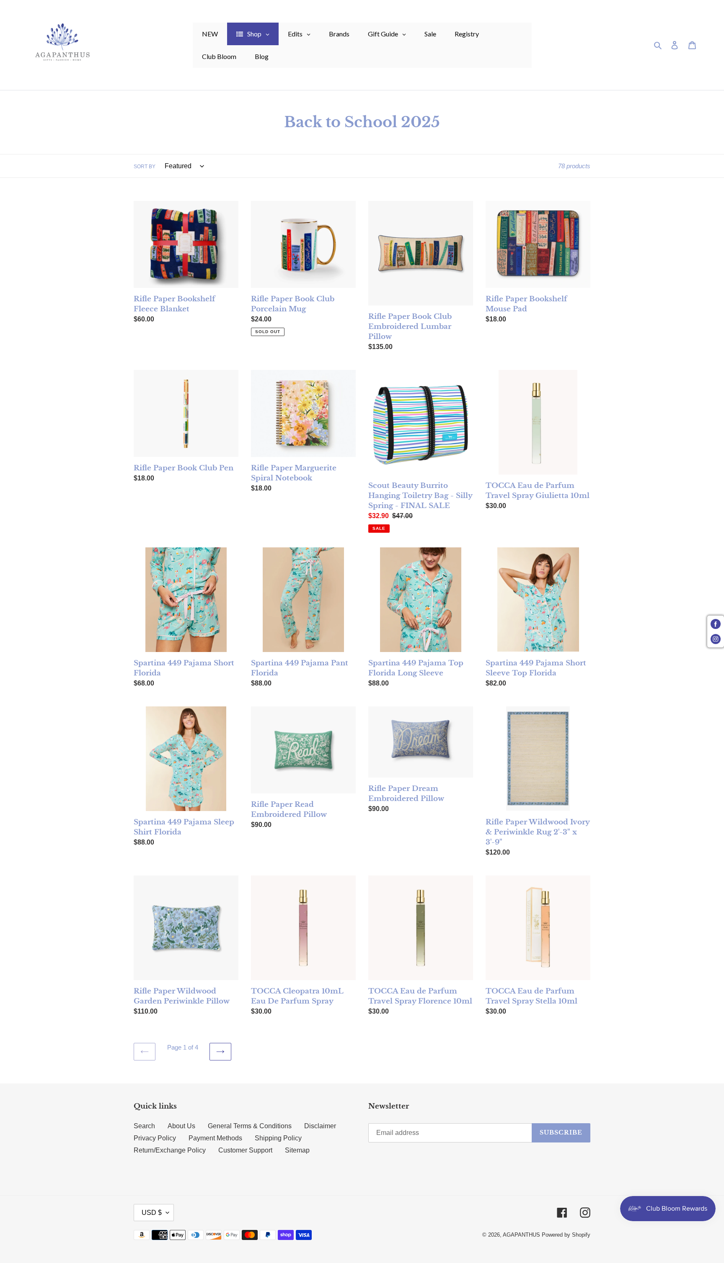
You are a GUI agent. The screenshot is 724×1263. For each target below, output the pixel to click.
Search (144, 1126)
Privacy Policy (155, 1138)
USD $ (152, 1212)
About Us (181, 1126)
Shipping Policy (278, 1138)
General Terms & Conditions (250, 1126)
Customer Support (245, 1150)
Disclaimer (320, 1126)
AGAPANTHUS (521, 1235)
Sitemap (297, 1150)
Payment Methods (215, 1138)
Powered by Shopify (566, 1235)
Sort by (144, 166)
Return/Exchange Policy (170, 1150)
